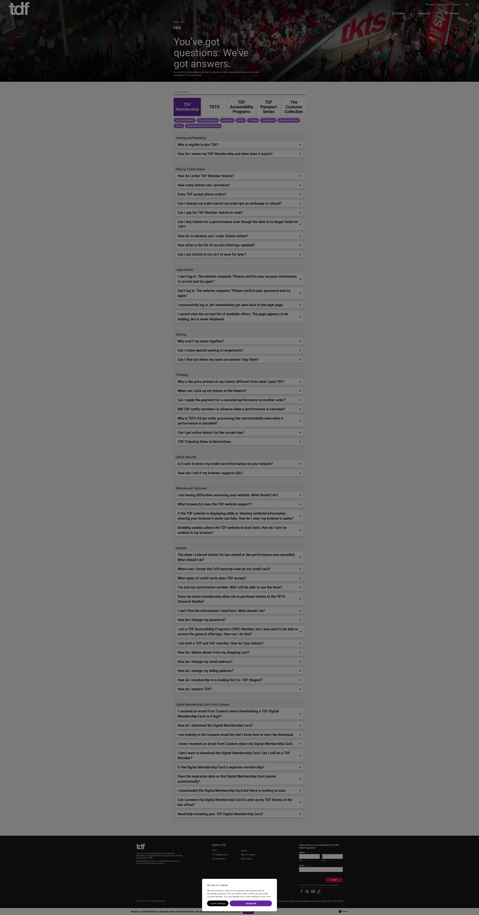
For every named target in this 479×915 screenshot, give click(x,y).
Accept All (251, 903)
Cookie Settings (217, 903)
